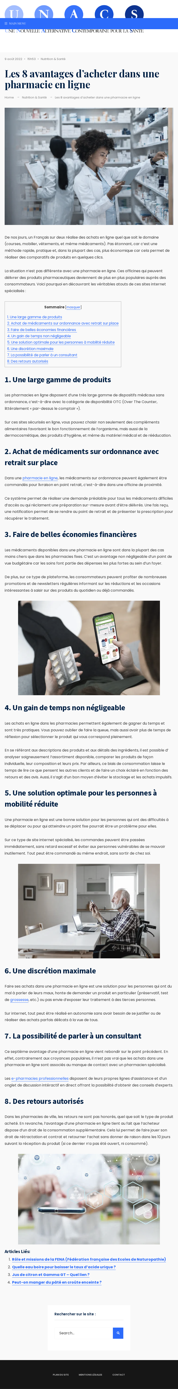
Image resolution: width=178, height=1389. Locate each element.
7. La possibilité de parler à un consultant (42, 355)
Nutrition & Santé (53, 59)
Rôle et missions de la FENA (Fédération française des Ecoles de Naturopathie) (89, 1259)
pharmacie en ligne (40, 478)
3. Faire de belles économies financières (42, 329)
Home (9, 97)
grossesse (19, 999)
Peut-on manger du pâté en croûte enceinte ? (57, 1282)
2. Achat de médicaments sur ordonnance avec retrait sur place (63, 323)
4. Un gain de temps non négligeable (39, 336)
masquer (73, 307)
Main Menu (17, 23)
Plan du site (61, 1374)
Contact (118, 1374)
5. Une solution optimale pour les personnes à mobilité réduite (61, 342)
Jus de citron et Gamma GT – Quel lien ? (50, 1274)
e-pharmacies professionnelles (40, 1078)
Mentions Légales (90, 1374)
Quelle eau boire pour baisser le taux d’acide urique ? (64, 1267)
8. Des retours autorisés (27, 361)
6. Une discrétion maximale (30, 348)
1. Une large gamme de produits (34, 317)
